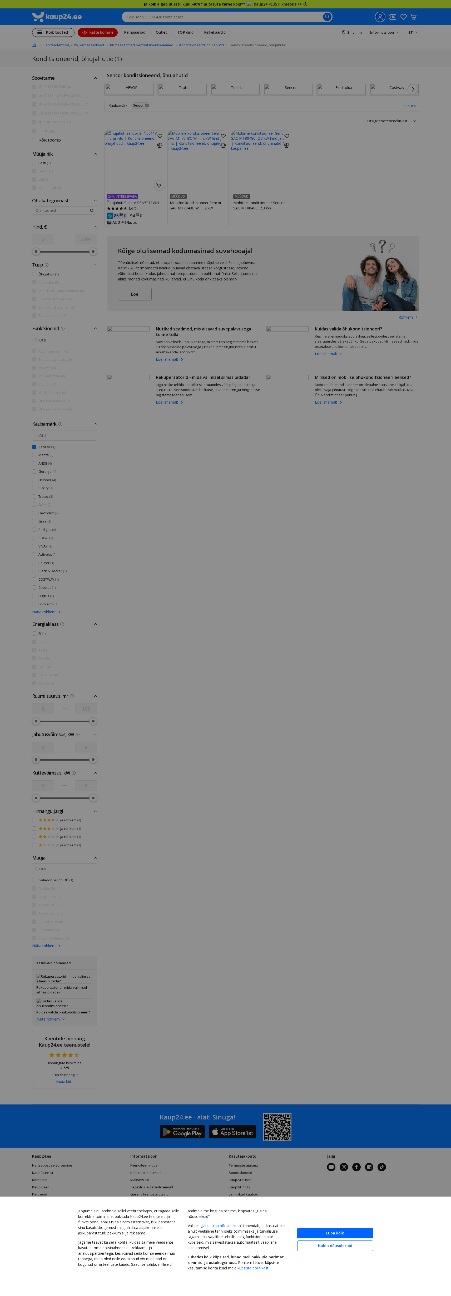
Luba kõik (335, 1232)
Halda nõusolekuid (335, 1245)
